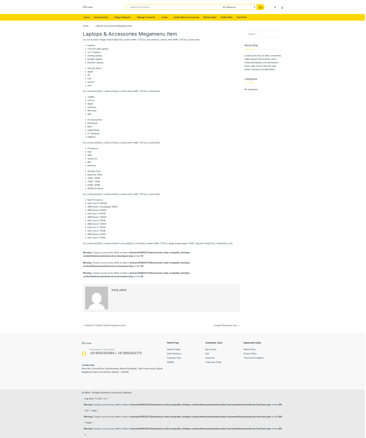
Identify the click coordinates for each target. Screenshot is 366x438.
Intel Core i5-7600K (96, 220)
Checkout (209, 358)
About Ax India (173, 349)
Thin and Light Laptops (98, 49)
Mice (89, 126)
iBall (89, 114)
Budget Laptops (94, 59)
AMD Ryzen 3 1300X (96, 224)
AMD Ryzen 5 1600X (97, 210)
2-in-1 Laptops (94, 52)
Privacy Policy (250, 353)
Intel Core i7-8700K (96, 213)
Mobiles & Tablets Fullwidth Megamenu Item (104, 325)
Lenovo (91, 82)
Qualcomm (92, 158)
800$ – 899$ (93, 185)
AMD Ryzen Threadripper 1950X (102, 206)
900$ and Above (95, 188)
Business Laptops (95, 62)
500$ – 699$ (93, 178)
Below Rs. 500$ (94, 174)
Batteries (91, 137)
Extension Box (101, 17)
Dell (89, 78)
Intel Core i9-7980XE (97, 203)
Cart (207, 353)
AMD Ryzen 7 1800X (97, 217)
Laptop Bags (93, 130)
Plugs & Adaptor (123, 17)
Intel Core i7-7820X (96, 227)
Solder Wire (226, 17)
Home (87, 17)
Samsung (91, 107)
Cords (164, 17)
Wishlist (170, 362)
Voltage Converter (146, 17)
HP (88, 75)
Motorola (91, 165)
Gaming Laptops (94, 55)
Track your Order (213, 362)
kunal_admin (119, 290)
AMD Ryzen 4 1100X (96, 234)
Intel (89, 152)
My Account (210, 349)
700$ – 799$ (93, 181)
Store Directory (174, 353)
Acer (89, 85)
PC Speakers (93, 133)
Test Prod (241, 17)
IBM (89, 162)
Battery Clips (210, 17)
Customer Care (174, 358)
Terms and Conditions (254, 358)
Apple (90, 71)
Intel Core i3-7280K (96, 237)
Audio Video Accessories (186, 17)
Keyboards (92, 123)
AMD (89, 155)
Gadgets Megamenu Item (227, 325)
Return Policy (250, 349)
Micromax (92, 110)
